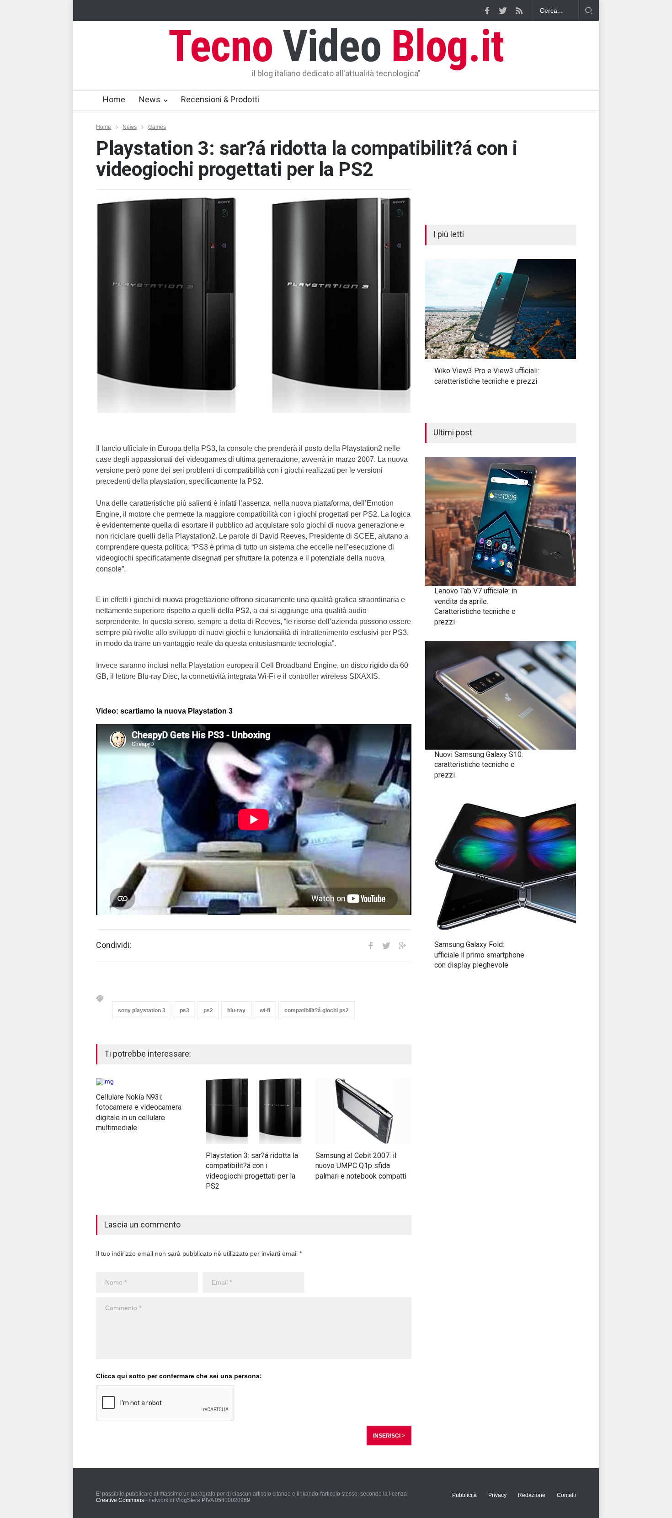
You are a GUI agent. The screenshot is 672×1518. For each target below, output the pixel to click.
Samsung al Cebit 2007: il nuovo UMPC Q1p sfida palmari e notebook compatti (360, 1165)
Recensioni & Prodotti (220, 99)
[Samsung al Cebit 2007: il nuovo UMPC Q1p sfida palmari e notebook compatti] (363, 1111)
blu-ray (236, 1010)
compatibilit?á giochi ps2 (316, 1010)
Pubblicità (464, 1495)
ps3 (184, 1010)
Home (114, 99)
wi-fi (265, 1010)
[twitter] (503, 10)
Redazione (531, 1495)
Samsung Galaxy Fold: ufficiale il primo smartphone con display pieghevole (479, 954)
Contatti (566, 1495)
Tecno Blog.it (336, 46)
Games (157, 127)
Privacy (497, 1495)
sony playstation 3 (141, 1010)
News (149, 99)
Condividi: (113, 945)
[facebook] (487, 10)
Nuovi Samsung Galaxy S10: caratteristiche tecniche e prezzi (478, 764)
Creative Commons (120, 1500)
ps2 (208, 1010)
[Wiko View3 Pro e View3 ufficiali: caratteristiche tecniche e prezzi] (500, 309)
